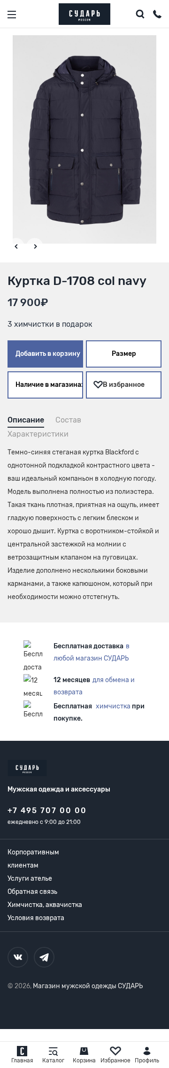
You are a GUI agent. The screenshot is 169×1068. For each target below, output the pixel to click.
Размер (124, 354)
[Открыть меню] (12, 14)
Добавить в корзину (47, 354)
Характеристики (38, 434)
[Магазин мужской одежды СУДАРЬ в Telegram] (44, 957)
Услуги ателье (30, 879)
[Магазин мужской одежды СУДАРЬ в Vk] (18, 957)
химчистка (113, 706)
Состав (68, 419)
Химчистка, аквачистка (45, 905)
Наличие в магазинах (49, 385)
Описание (26, 419)
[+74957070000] (157, 15)
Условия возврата (36, 918)
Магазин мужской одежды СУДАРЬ (88, 986)
